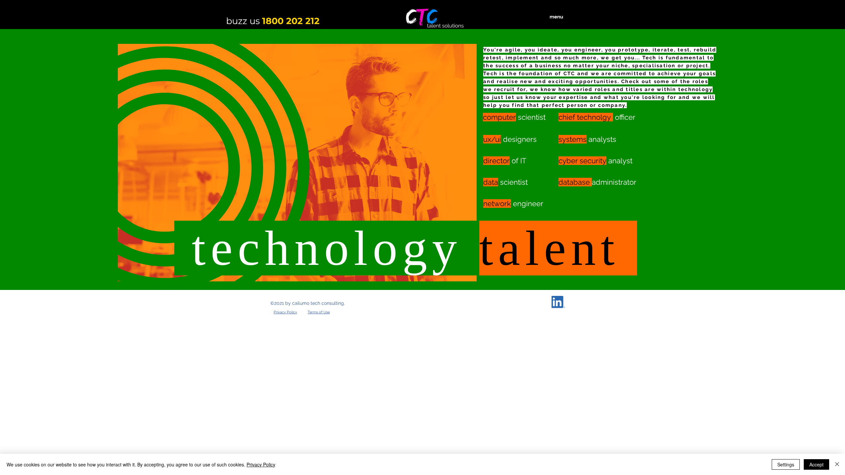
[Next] (808, 159)
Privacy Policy (261, 464)
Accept (816, 464)
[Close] (837, 464)
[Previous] (37, 159)
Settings (785, 464)
